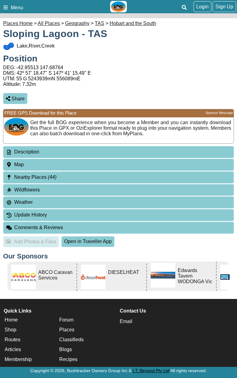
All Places (49, 23)
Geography (77, 23)
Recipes (68, 359)
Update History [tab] (30, 214)
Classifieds (71, 339)
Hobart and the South (133, 23)
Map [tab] (19, 164)
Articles (13, 349)
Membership (18, 359)
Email (126, 321)
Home (11, 319)
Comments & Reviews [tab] (38, 227)
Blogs (65, 349)
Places (66, 329)
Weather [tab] (23, 202)
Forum (66, 319)
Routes (12, 339)
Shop (10, 329)
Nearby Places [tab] (35, 177)
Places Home (18, 23)
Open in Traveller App (88, 241)
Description (26, 151)
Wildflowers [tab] (27, 189)
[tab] (118, 152)
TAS (99, 23)
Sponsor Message (219, 113)
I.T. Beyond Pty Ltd (151, 370)
